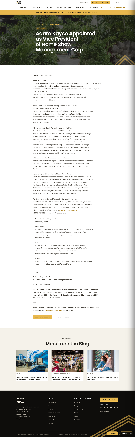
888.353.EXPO (105, 411)
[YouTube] (111, 408)
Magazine (77, 420)
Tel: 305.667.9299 (22, 412)
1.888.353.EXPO (84, 2)
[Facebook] (104, 408)
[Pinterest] (114, 408)
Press (76, 413)
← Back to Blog (62, 317)
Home (38, 24)
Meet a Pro (80, 7)
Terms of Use (83, 434)
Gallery (76, 416)
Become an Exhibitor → (100, 2)
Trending (92, 7)
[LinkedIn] (118, 408)
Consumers (77, 402)
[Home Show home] (18, 2)
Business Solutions (64, 7)
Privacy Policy (75, 434)
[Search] (112, 2)
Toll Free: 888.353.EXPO (23, 416)
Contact (61, 434)
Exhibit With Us (36, 7)
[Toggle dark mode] (117, 2)
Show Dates (52, 402)
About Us (51, 420)
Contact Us (51, 423)
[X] (108, 408)
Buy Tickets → (93, 12)
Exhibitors (51, 406)
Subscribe (67, 434)
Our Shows (22, 7)
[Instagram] (101, 408)
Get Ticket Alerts (42, 317)
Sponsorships (78, 409)
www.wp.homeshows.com (68, 210)
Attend (49, 7)
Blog (44, 24)
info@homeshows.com (23, 419)
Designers (77, 406)
